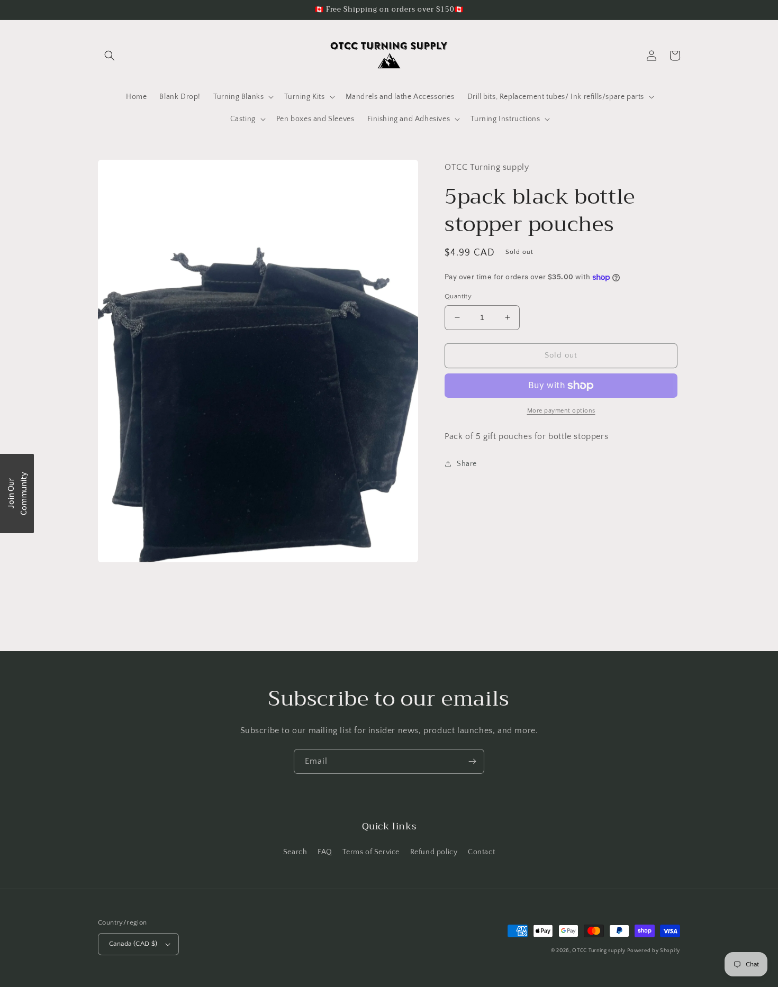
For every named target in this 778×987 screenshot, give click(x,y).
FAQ (325, 852)
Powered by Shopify (653, 951)
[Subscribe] (472, 761)
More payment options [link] (561, 410)
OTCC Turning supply (598, 951)
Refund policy (434, 852)
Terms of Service (371, 852)
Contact (481, 852)
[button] (109, 55)
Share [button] (467, 464)
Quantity (458, 296)
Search (295, 852)
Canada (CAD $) (133, 943)
